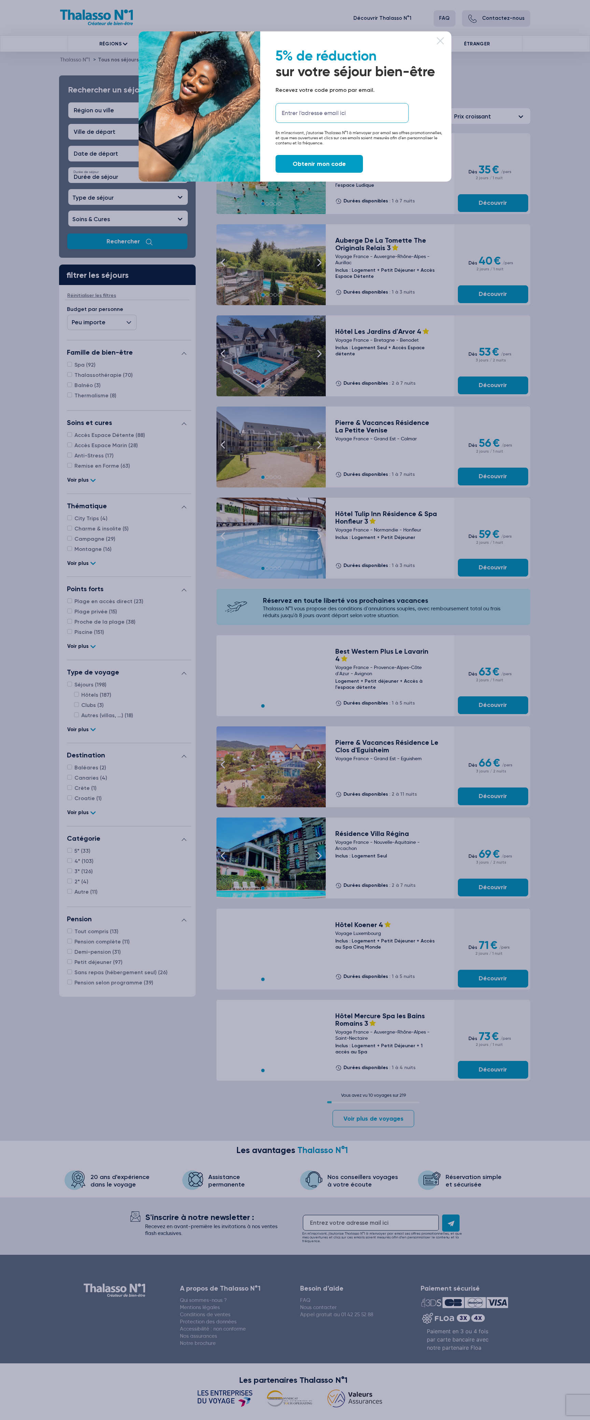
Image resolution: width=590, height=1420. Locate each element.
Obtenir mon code (319, 164)
